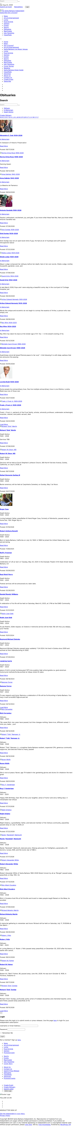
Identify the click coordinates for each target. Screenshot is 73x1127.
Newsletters (18, 7)
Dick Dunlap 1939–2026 (9, 233)
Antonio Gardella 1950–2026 (10, 210)
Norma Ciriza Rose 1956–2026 (11, 157)
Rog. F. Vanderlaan (7, 788)
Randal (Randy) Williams (9, 594)
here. (19, 1040)
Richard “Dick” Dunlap (8, 990)
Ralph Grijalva (5, 814)
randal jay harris (6, 661)
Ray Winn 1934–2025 (8, 326)
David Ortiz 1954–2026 (8, 280)
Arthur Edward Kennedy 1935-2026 (13, 303)
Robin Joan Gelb (6, 617)
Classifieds (8, 35)
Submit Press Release (11, 1071)
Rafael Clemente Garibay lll (10, 475)
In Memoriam (8, 110)
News (6, 16)
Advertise (7, 74)
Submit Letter (9, 1089)
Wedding (7, 68)
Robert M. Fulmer (6, 964)
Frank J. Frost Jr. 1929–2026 (10, 405)
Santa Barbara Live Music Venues (16, 49)
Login (27, 7)
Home (6, 42)
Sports (6, 27)
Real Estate (8, 31)
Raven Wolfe (4, 763)
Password (3, 1029)
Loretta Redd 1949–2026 (9, 382)
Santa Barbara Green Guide (13, 70)
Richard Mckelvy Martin (8, 914)
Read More (4, 146)
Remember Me (7, 1033)
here (55, 1020)
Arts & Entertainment (11, 18)
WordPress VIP (65, 1124)
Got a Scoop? (12, 13)
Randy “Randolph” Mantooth (10, 839)
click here (28, 1124)
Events (6, 25)
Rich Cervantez (5, 713)
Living (6, 20)
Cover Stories (9, 66)
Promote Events (9, 1078)
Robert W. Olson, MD (7, 453)
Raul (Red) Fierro (6, 574)
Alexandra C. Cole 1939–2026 (11, 135)
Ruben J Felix (5, 939)
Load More (4, 424)
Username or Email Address (10, 1026)
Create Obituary (6, 115)
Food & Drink (8, 22)
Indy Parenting (9, 33)
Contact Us (8, 77)
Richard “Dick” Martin (8, 430)
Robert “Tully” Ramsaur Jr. (10, 738)
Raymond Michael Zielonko (10, 639)
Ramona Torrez (6, 686)
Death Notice (8, 112)
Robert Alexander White (9, 864)
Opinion (6, 24)
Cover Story (8, 1064)
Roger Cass (4, 509)
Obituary (7, 108)
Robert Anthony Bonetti (9, 531)
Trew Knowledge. (44, 1124)
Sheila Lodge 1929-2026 (9, 257)
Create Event (8, 79)
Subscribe (4, 13)
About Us (7, 76)
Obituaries (7, 29)
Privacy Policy (5, 1115)
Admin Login (8, 1091)
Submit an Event (6, 7)
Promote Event (9, 1053)
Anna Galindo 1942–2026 (9, 178)
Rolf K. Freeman (6, 553)
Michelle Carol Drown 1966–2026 (12, 348)
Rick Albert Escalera (7, 889)
